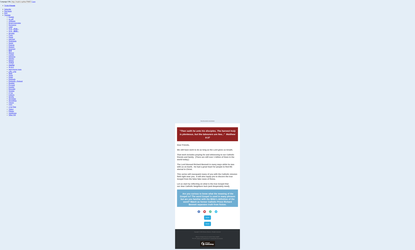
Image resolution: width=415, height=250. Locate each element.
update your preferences (202, 238)
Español (11, 87)
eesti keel (12, 39)
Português (12, 79)
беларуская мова (15, 23)
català (11, 27)
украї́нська (13, 113)
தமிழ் (10, 104)
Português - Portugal (16, 81)
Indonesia (12, 57)
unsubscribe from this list (216, 238)
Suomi (11, 43)
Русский (12, 85)
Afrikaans (12, 21)
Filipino (11, 111)
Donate (207, 217)
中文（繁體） (14, 31)
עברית (11, 93)
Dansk (11, 37)
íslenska (11, 59)
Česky (11, 35)
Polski (11, 77)
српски (11, 103)
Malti (10, 73)
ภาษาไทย (12, 107)
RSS (5, 13)
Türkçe (11, 109)
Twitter (9, 5)
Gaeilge (11, 55)
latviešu (11, 97)
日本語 (11, 63)
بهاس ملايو (12, 71)
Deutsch (11, 47)
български (12, 25)
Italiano (11, 60)
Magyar (11, 53)
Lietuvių (11, 95)
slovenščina (13, 101)
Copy (34, 2)
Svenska (11, 91)
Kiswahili (12, 89)
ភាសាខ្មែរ (11, 65)
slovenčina (12, 99)
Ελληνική (12, 49)
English (11, 17)
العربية (11, 19)
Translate (7, 15)
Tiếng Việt (12, 115)
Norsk (11, 75)
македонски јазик (15, 69)
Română (11, 83)
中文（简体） (14, 29)
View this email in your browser (207, 120)
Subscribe (7, 9)
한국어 (11, 67)
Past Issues (8, 11)
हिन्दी (10, 51)
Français (11, 45)
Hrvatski (11, 33)
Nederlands (12, 41)
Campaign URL (5, 2)
